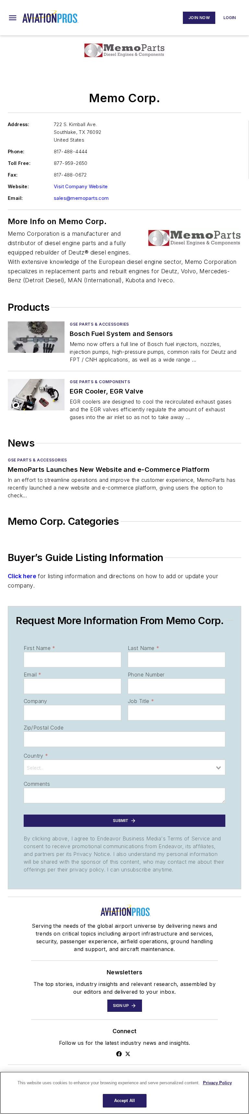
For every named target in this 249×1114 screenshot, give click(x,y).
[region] (124, 1093)
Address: (18, 124)
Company (35, 701)
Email (32, 674)
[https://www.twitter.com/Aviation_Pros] (127, 1054)
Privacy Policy (217, 1082)
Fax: (13, 175)
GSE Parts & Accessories (99, 324)
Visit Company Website (81, 186)
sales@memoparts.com (81, 198)
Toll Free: (19, 163)
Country (36, 755)
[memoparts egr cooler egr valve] (36, 394)
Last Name (143, 648)
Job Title (141, 701)
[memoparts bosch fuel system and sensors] (36, 337)
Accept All (124, 1100)
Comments (37, 784)
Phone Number (146, 674)
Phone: (16, 151)
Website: (18, 186)
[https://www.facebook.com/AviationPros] (119, 1054)
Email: (15, 198)
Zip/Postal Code (44, 727)
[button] (13, 18)
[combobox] (124, 767)
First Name (39, 648)
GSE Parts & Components (100, 381)
